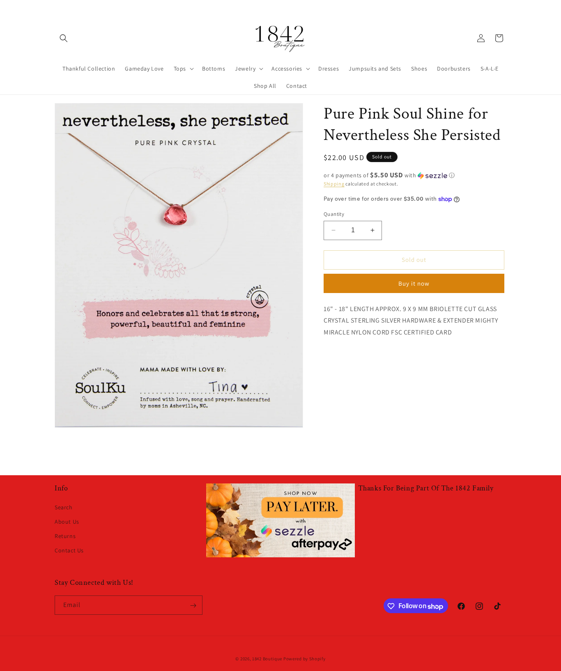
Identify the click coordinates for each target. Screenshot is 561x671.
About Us (67, 521)
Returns (65, 536)
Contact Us (69, 550)
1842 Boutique (267, 659)
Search (64, 507)
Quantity (334, 214)
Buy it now (414, 283)
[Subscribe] (193, 605)
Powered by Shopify (304, 659)
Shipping (334, 184)
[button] (64, 38)
